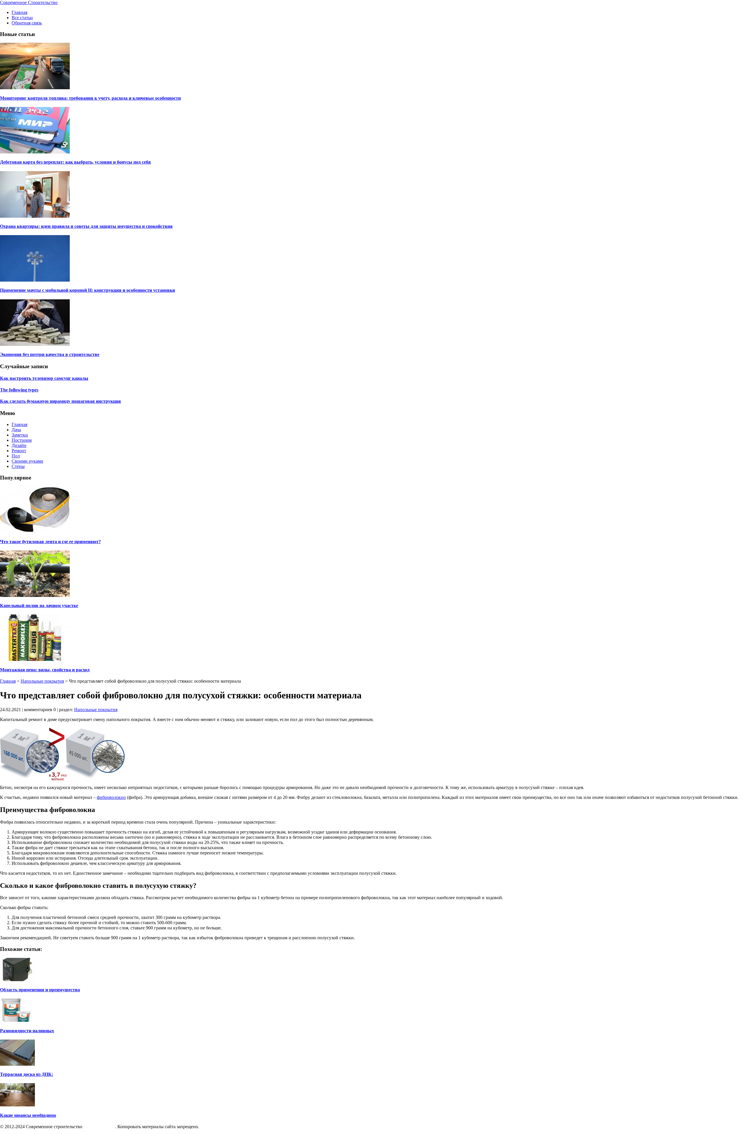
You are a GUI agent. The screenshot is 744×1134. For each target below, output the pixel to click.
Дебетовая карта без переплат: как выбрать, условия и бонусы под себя (75, 162)
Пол (16, 455)
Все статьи (22, 17)
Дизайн (19, 445)
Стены (18, 466)
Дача (16, 429)
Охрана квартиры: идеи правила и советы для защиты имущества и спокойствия (86, 226)
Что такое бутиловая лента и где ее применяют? (50, 541)
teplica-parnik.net (99, 1126)
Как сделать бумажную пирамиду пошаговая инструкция (60, 401)
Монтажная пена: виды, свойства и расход (45, 669)
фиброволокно (111, 797)
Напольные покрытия (42, 681)
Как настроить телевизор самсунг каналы (44, 378)
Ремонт (19, 450)
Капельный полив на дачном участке (39, 605)
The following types (19, 389)
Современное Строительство (29, 2)
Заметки (20, 434)
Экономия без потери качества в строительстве (49, 354)
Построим (22, 440)
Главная (19, 12)
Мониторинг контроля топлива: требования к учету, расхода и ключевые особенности (90, 98)
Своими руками (27, 461)
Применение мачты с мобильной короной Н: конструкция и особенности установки (87, 290)
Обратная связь (27, 22)
